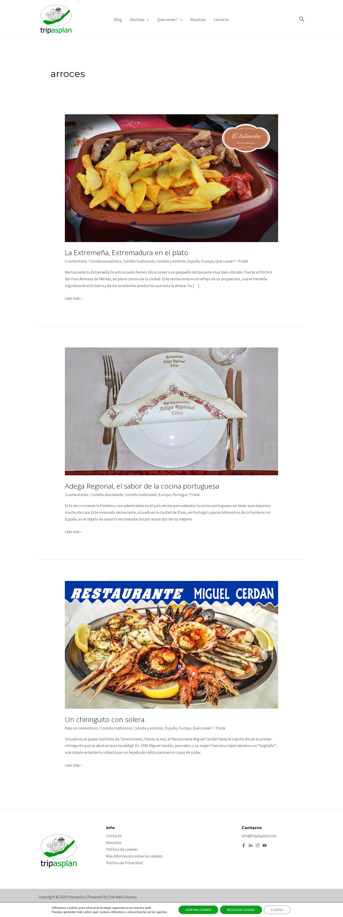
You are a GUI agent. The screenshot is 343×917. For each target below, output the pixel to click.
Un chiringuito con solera (104, 719)
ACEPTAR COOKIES (198, 910)
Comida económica (105, 261)
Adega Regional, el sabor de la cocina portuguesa (142, 486)
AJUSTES (277, 910)
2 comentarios (76, 494)
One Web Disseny (122, 897)
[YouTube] (264, 845)
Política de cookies (122, 849)
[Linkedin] (250, 845)
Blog (118, 19)
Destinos (137, 19)
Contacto (221, 19)
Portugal (179, 494)
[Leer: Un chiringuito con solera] (171, 644)
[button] (146, 19)
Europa (207, 261)
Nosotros (198, 19)
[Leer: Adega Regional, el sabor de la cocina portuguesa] (171, 410)
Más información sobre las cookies (134, 856)
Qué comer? (167, 19)
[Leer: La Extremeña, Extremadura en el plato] (171, 177)
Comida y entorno (171, 261)
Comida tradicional (138, 261)
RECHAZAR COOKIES (241, 910)
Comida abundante (107, 494)
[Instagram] (258, 845)
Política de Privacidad (124, 862)
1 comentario (76, 261)
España (194, 261)
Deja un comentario (81, 728)
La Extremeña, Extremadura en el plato (126, 252)
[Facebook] (244, 845)
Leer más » (73, 298)
